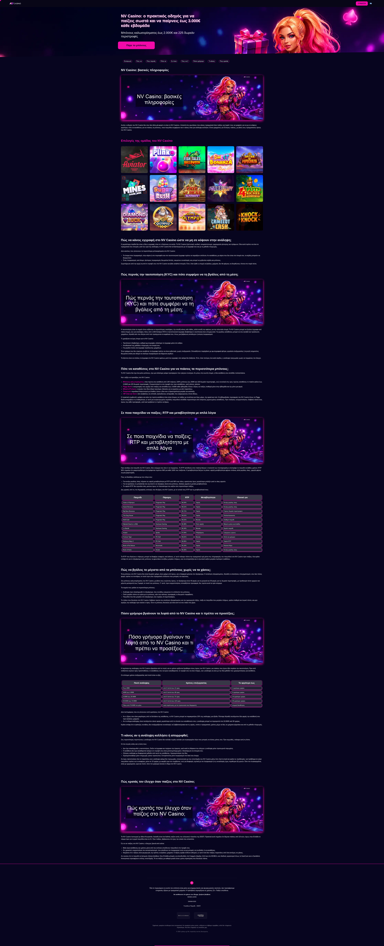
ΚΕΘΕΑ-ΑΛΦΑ (192, 897)
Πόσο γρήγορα (198, 61)
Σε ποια (173, 61)
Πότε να (163, 61)
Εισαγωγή (127, 61)
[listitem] (183, 915)
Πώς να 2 (185, 61)
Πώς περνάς (151, 61)
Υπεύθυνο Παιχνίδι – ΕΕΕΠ (192, 906)
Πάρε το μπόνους (136, 45)
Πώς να (139, 61)
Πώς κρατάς (224, 61)
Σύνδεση (362, 3)
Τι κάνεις (212, 61)
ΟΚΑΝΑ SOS (192, 901)
